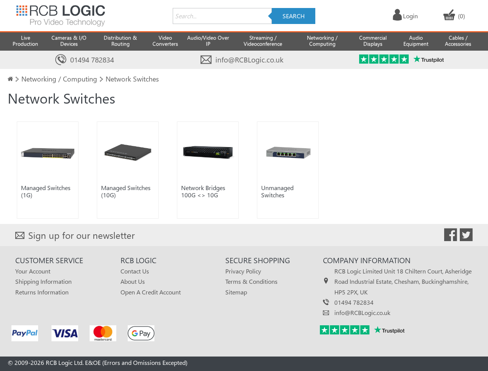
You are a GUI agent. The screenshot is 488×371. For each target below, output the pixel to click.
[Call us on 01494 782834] (60, 60)
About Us (132, 281)
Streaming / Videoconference (263, 40)
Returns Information (42, 292)
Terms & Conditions (251, 281)
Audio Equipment (416, 40)
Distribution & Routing (120, 40)
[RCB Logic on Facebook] (450, 236)
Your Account (32, 271)
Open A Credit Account (150, 292)
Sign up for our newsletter (81, 235)
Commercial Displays (373, 40)
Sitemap (236, 292)
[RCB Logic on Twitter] (466, 236)
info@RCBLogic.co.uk (249, 59)
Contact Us (134, 271)
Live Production (25, 40)
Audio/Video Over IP (208, 40)
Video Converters (165, 40)
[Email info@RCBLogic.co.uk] (206, 60)
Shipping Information (43, 281)
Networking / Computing (322, 40)
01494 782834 (92, 59)
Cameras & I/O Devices (69, 40)
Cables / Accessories (458, 40)
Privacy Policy (243, 271)
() (461, 16)
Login (410, 16)
